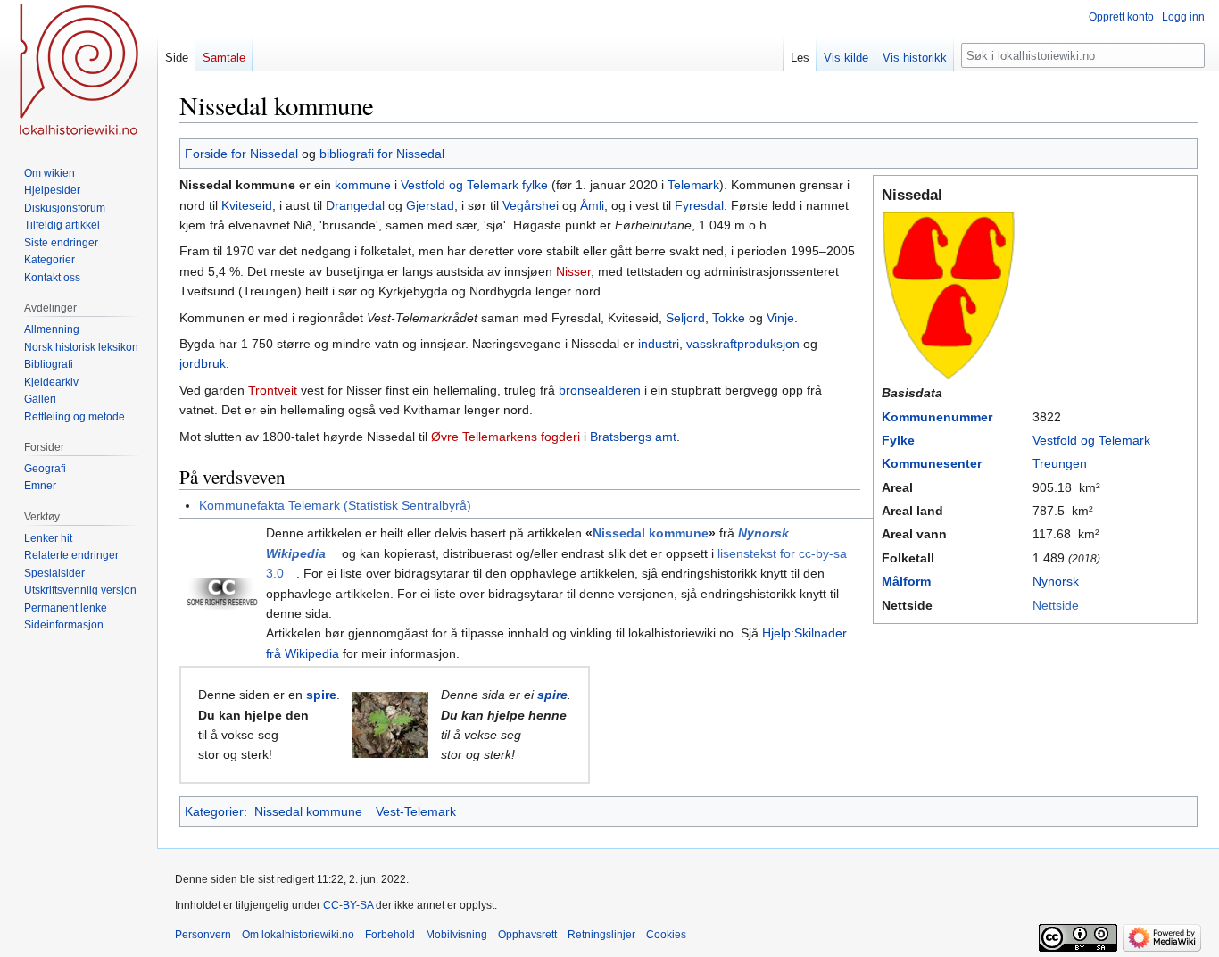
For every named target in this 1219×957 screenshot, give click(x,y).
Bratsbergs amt (633, 436)
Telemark (693, 185)
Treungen (1059, 463)
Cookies (666, 934)
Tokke (728, 318)
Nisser (573, 271)
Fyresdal (699, 205)
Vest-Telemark (416, 811)
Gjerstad (430, 205)
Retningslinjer (601, 934)
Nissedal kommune (651, 533)
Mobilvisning (456, 934)
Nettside (1055, 605)
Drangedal (355, 205)
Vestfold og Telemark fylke (474, 185)
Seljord (685, 318)
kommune (363, 185)
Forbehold (390, 934)
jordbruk (202, 363)
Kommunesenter (932, 463)
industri (658, 344)
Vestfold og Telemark (1091, 440)
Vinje (780, 318)
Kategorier (214, 811)
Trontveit (272, 390)
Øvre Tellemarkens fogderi (505, 436)
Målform (906, 581)
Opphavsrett (527, 934)
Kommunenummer (937, 417)
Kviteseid (246, 205)
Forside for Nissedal (241, 153)
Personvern (203, 934)
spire (321, 694)
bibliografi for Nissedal (381, 153)
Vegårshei (530, 205)
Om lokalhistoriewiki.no (298, 934)
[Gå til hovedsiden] (78, 71)
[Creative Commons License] (222, 593)
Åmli (592, 205)
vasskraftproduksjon (743, 344)
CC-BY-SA (348, 905)
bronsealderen (600, 390)
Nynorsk (1055, 581)
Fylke (898, 440)
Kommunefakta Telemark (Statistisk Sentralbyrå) (335, 505)
